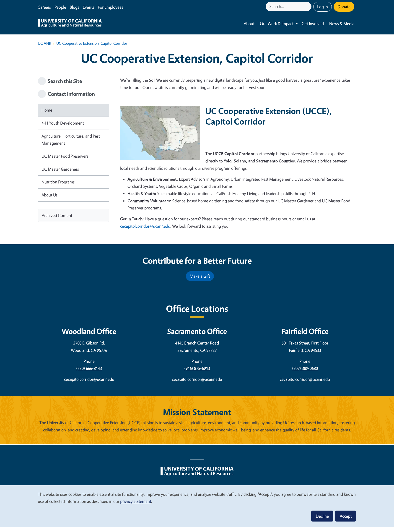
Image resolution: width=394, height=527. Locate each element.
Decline (322, 516)
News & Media (341, 23)
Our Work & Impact (276, 23)
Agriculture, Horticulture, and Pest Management (70, 139)
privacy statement (135, 501)
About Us (49, 195)
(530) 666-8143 (89, 368)
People (60, 7)
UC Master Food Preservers (64, 156)
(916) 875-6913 (197, 368)
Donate (343, 6)
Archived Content (57, 215)
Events (88, 7)
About (249, 23)
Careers (44, 7)
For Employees (110, 7)
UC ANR (44, 43)
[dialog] (197, 506)
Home (46, 110)
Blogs (74, 7)
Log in (322, 6)
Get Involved (313, 23)
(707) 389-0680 (305, 368)
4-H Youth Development (62, 123)
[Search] (308, 6)
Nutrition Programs (58, 182)
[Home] (70, 23)
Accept (346, 516)
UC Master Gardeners (60, 169)
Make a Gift (200, 276)
